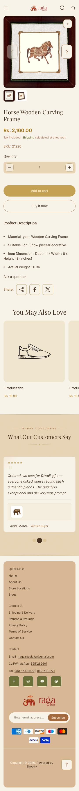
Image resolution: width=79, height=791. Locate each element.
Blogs (12, 594)
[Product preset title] (34, 351)
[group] (9, 96)
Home (13, 575)
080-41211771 (46, 671)
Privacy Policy (18, 625)
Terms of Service (20, 631)
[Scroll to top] (66, 764)
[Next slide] (66, 52)
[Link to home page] (39, 700)
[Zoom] (67, 23)
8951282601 (39, 663)
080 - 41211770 (24, 671)
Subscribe (58, 717)
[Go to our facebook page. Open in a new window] (14, 681)
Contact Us (16, 638)
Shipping (28, 137)
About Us (15, 582)
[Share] (21, 289)
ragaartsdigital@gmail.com (36, 656)
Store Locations (19, 588)
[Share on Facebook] (34, 289)
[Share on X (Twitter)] (48, 289)
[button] (39, 540)
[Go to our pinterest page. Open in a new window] (56, 681)
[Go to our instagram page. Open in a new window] (28, 681)
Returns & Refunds (21, 619)
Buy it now (39, 206)
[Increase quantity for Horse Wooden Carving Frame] (69, 167)
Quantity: (10, 156)
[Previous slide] (12, 52)
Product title (14, 388)
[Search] (62, 8)
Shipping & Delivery (22, 612)
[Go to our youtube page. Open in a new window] (42, 681)
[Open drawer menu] (6, 8)
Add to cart (39, 191)
